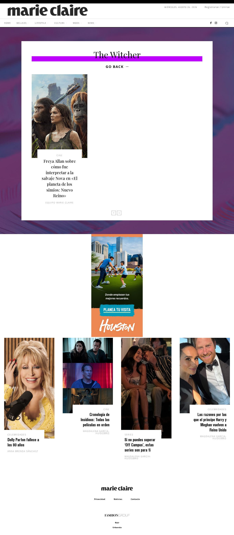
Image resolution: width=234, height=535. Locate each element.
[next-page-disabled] (119, 213)
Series (129, 435)
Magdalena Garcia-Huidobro (96, 432)
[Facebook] (210, 23)
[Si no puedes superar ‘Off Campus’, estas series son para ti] (146, 388)
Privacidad (99, 499)
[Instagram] (216, 23)
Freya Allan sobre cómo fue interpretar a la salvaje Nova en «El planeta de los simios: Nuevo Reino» (59, 178)
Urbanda (117, 527)
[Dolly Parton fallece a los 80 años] (29, 388)
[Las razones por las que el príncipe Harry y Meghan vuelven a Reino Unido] (205, 375)
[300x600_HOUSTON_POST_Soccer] (117, 336)
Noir (117, 522)
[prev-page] (114, 213)
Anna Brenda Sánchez (23, 451)
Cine (60, 155)
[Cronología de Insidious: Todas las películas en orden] (88, 375)
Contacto (135, 499)
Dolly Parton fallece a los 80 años (23, 442)
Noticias (118, 499)
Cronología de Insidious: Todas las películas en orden (95, 419)
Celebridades (17, 435)
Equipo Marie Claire (60, 202)
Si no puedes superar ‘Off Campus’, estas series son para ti (140, 445)
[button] (227, 23)
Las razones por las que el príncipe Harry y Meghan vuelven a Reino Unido (210, 422)
